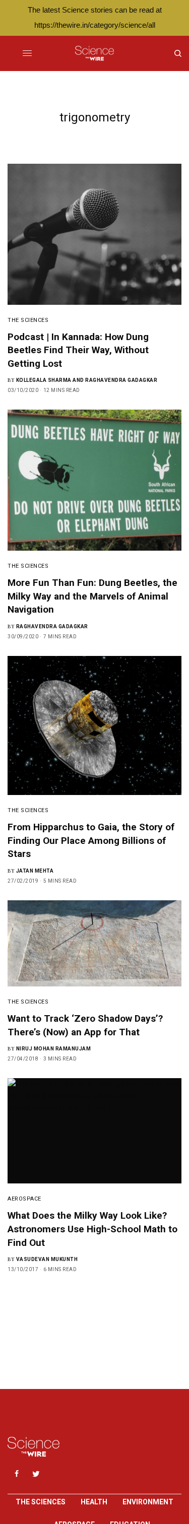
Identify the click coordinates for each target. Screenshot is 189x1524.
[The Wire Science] (94, 53)
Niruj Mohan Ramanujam (53, 1048)
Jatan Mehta (35, 871)
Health (94, 1502)
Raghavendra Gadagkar (52, 626)
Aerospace (24, 1199)
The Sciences (28, 320)
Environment (147, 1502)
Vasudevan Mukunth (47, 1259)
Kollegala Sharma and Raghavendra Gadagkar (87, 380)
